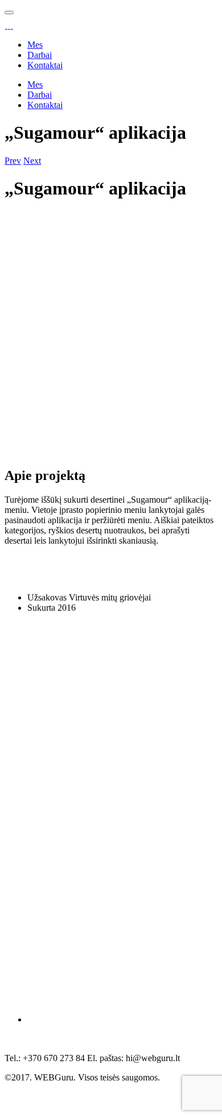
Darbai (39, 55)
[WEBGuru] (9, 25)
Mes (35, 44)
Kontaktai (45, 65)
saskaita (25, 1087)
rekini (63, 1087)
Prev (13, 160)
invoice (100, 1087)
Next (32, 160)
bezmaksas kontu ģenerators (93, 1098)
